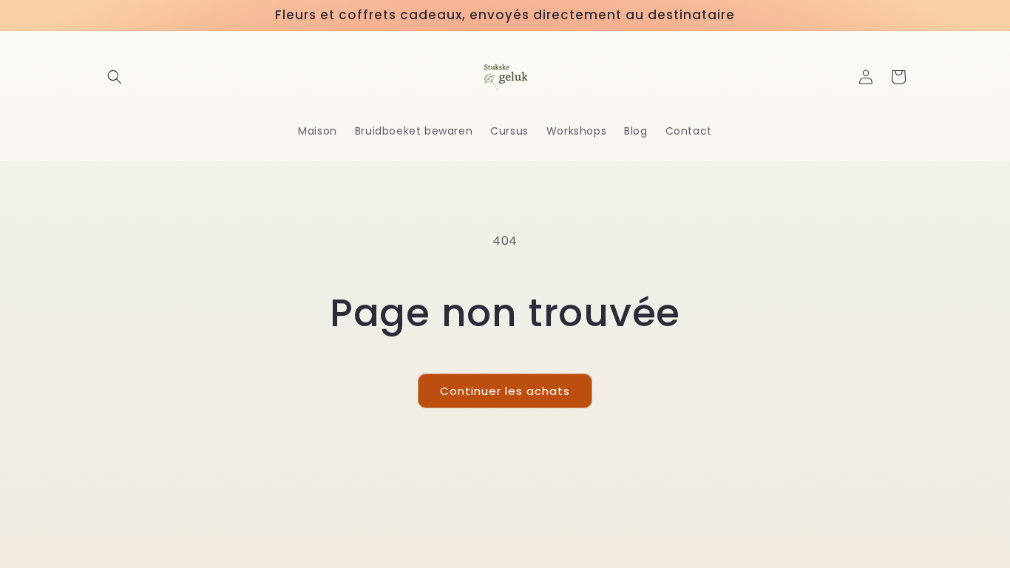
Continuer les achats (505, 391)
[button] (114, 77)
